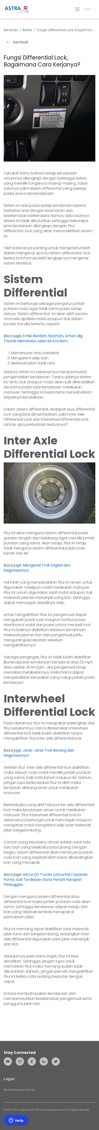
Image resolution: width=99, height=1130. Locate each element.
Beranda (11, 30)
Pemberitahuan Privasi (19, 1090)
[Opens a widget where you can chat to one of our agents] (16, 1121)
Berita (27, 30)
